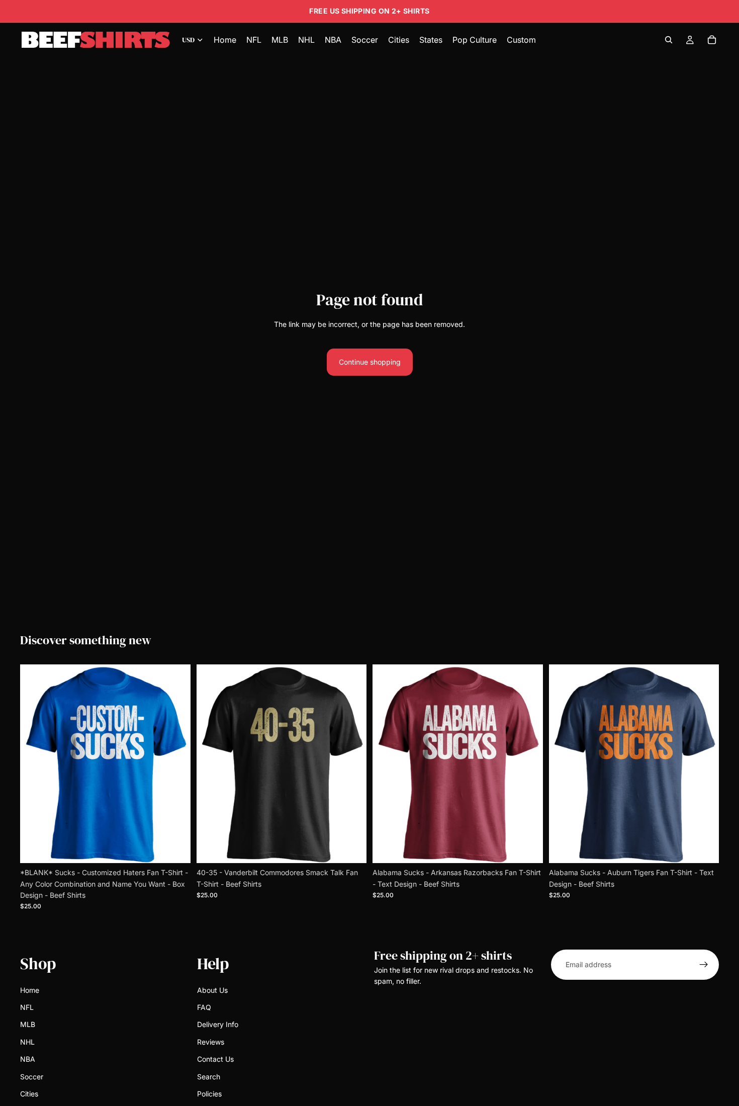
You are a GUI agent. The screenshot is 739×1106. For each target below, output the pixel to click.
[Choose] (175, 847)
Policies (209, 1093)
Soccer (31, 1076)
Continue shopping (370, 362)
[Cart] (712, 40)
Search (208, 1076)
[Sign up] (703, 964)
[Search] (669, 40)
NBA (27, 1059)
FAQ (204, 1007)
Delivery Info (217, 1024)
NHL (27, 1042)
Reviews (210, 1042)
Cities (29, 1093)
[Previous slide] (35, 764)
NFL (27, 1007)
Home (29, 989)
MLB (27, 1024)
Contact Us (215, 1059)
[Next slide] (175, 764)
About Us (212, 989)
